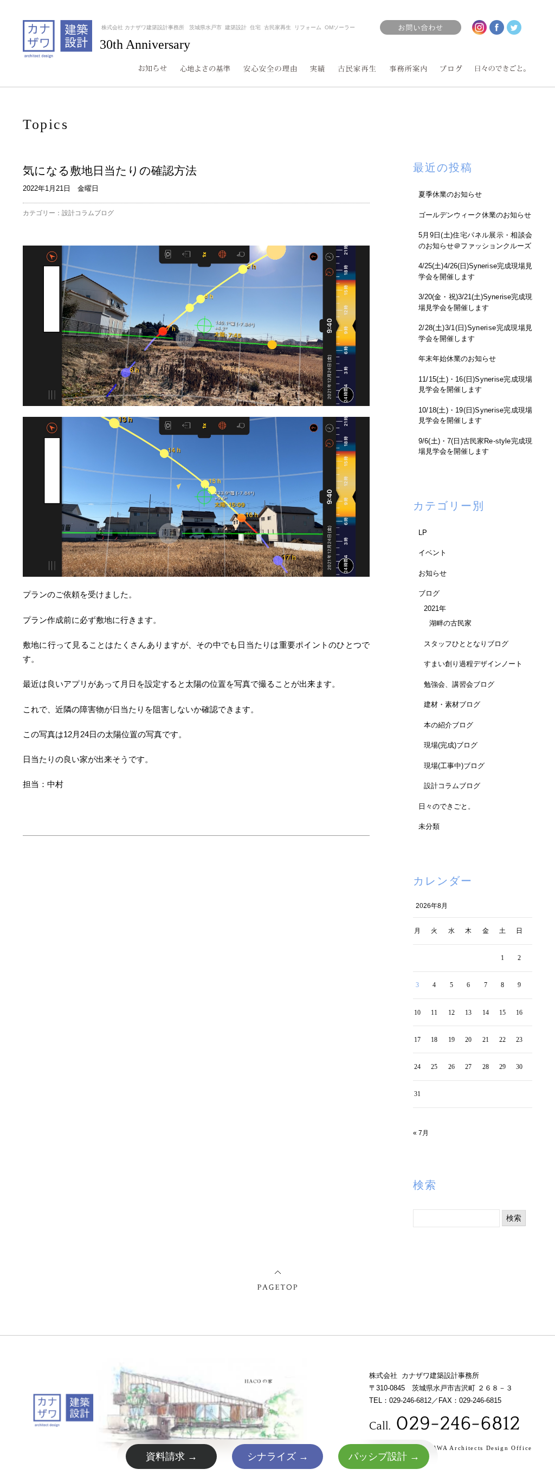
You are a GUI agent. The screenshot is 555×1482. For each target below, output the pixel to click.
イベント (432, 553)
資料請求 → (171, 1456)
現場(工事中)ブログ (454, 766)
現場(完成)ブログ (450, 745)
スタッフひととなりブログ (466, 644)
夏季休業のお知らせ (450, 194)
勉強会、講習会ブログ (459, 684)
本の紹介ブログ (448, 725)
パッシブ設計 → (384, 1456)
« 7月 (421, 1133)
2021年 (435, 608)
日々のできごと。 (446, 806)
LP (422, 533)
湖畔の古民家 (450, 623)
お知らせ (432, 573)
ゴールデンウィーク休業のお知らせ (474, 215)
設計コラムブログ (88, 213)
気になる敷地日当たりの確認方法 (110, 170)
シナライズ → (277, 1456)
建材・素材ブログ (452, 704)
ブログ (429, 593)
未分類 (429, 826)
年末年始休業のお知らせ (457, 359)
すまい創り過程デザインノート (473, 664)
